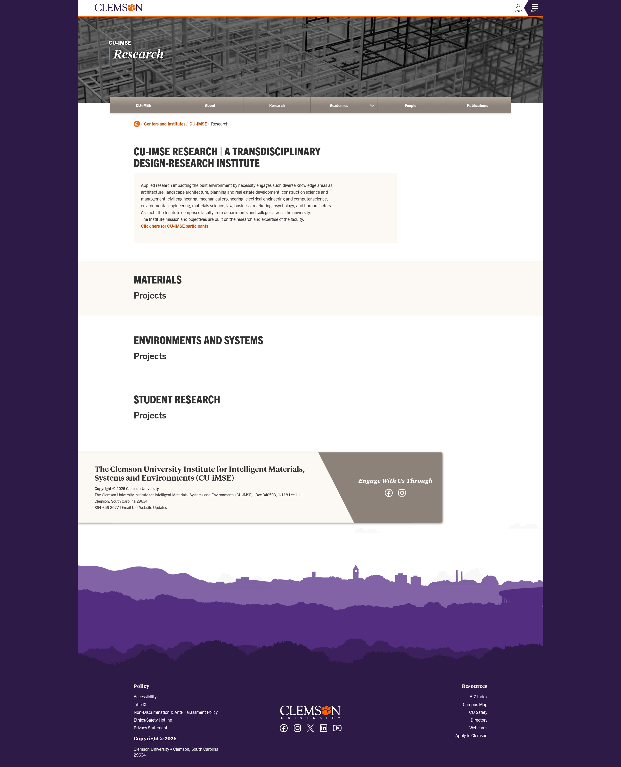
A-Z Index (478, 696)
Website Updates (153, 507)
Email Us (129, 507)
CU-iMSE (143, 105)
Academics (339, 105)
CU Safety (478, 712)
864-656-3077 (107, 507)
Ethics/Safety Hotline (153, 720)
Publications (477, 105)
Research (277, 105)
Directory (479, 720)
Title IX (140, 704)
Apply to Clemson (471, 735)
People (410, 105)
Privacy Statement (150, 727)
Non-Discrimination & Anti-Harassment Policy (176, 712)
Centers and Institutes (164, 123)
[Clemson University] (119, 12)
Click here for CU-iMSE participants (174, 226)
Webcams (478, 727)
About (210, 105)
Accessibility (145, 696)
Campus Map (475, 704)
